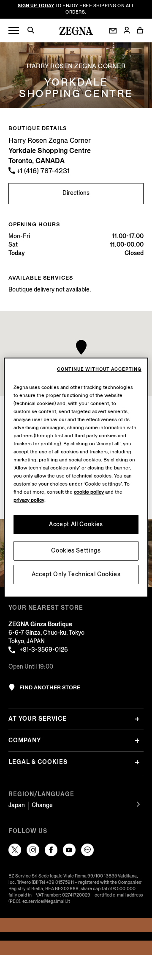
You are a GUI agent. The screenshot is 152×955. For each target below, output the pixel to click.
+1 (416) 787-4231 (42, 171)
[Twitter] (14, 850)
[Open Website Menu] (13, 30)
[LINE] (87, 850)
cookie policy (89, 492)
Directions (76, 193)
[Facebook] (51, 850)
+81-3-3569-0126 (43, 650)
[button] (33, 31)
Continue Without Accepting (99, 369)
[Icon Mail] (113, 30)
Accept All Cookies (76, 524)
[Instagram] (33, 850)
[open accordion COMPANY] (137, 740)
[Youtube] (69, 850)
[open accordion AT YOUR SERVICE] (137, 719)
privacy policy (29, 500)
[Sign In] (126, 31)
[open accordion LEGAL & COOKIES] (137, 762)
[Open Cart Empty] (140, 30)
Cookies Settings (75, 551)
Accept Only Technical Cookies (76, 574)
